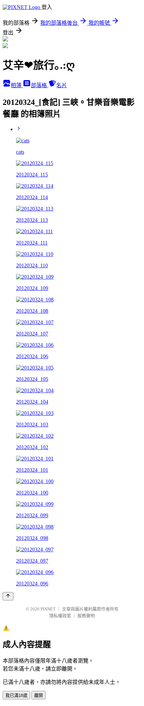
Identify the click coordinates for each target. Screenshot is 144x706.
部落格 (39, 85)
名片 (61, 85)
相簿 (17, 85)
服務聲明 (86, 615)
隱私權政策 (60, 615)
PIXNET (48, 608)
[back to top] (8, 596)
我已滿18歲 (16, 695)
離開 (38, 695)
